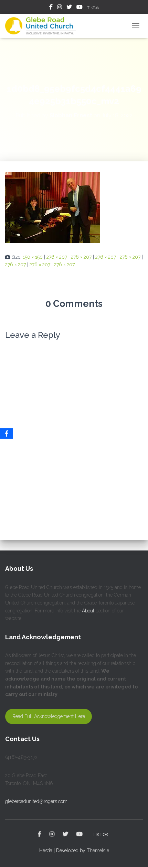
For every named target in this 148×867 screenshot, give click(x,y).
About (88, 610)
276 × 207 (56, 257)
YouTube (79, 8)
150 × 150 (33, 257)
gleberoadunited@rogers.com (36, 801)
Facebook (51, 8)
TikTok (93, 7)
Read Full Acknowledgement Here (48, 716)
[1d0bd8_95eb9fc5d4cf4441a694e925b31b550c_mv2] (52, 207)
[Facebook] (6, 433)
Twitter (69, 8)
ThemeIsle (98, 850)
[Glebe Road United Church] (43, 25)
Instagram (59, 8)
